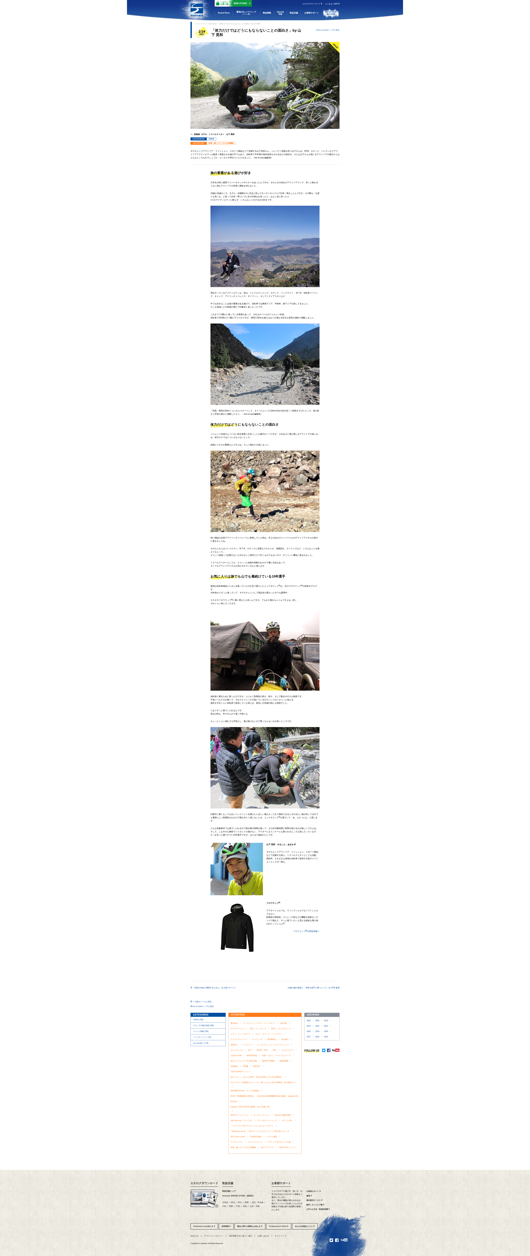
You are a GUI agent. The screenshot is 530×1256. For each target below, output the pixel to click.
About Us (194, 1236)
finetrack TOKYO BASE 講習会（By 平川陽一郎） (250, 1107)
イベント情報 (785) (200, 1031)
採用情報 (225, 1226)
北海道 (225, 1202)
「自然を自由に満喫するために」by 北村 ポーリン (214, 988)
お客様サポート (281, 1183)
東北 (233, 1202)
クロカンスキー (287, 1050)
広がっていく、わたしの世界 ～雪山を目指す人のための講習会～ (256, 1077)
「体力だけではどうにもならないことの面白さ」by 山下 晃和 (239, 24)
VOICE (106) (198, 1020)
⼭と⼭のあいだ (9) (200, 1043)
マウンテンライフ (255, 1142)
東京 (240, 1202)
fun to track (212, 24)
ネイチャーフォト (238, 1029)
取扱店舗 (227, 1183)
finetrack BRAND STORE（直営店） (238, 1196)
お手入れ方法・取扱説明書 (317, 1209)
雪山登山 (284, 1039)
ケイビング (247, 1045)
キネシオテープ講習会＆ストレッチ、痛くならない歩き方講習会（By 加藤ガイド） (264, 1082)
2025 (317, 1021)
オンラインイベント (262, 1115)
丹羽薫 (245, 1066)
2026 (309, 1021)
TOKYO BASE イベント (240, 1072)
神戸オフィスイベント (240, 1115)
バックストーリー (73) (202, 1037)
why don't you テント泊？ (241, 1120)
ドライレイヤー (237, 1142)
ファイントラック (201, 24)
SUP (274, 1050)
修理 (308, 1196)
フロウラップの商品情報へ (306, 930)
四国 (245, 1206)
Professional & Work (278, 1226)
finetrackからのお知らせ (203, 1226)
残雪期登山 (271, 1039)
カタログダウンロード (311, 4)
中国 (238, 1206)
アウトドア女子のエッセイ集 (279, 1142)
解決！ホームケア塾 (314, 1205)
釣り (250, 1050)
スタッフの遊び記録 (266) (203, 1025)
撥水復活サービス (313, 1200)
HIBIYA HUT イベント (287, 1147)
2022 (317, 1026)
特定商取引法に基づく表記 (240, 1236)
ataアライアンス (267, 1147)
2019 (317, 1031)
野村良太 (256, 1066)
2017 (309, 1037)
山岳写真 (283, 1023)
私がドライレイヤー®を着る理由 (244, 1061)
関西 (231, 1206)
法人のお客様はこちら (304, 1226)
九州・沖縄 (254, 1206)
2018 (326, 1031)
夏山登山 (234, 1023)
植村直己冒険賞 (268, 1061)
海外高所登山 (252, 1055)
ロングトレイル (237, 1050)
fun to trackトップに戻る (329, 30)
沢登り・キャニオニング (281, 1029)
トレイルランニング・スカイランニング (273, 1045)
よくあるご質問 (331, 4)
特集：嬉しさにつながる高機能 (221, 143)
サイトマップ (280, 1236)
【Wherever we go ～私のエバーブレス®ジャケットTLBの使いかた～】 (260, 1131)
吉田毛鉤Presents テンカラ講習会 (244, 1091)
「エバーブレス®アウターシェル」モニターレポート (252, 1126)
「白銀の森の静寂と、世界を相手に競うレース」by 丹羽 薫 (312, 988)
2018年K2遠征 (256, 1137)
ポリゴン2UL (287, 1120)
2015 (326, 1037)
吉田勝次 (234, 1066)
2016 (317, 1037)
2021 (326, 1026)
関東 (247, 1202)
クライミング (257, 1039)
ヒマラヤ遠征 (271, 1137)
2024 (326, 1021)
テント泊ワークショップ (267, 1120)
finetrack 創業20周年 (283, 1115)
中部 (224, 1206)
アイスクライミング (239, 1039)
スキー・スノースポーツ (241, 1034)
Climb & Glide (236, 1055)
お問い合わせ (263, 1236)
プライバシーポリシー (213, 1236)
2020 (309, 1031)
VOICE (211, 139)
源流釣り (234, 1045)
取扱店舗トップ (229, 1191)
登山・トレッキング (258, 1029)
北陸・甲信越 (258, 1202)
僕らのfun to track (238, 1137)
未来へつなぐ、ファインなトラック (276, 1055)
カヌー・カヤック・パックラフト (268, 1034)
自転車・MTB (262, 1050)
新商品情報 (283, 1061)
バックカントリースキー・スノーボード (259, 1023)
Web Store (233, 3)
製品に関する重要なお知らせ (249, 1226)
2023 (309, 1026)
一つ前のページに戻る (202, 1001)
